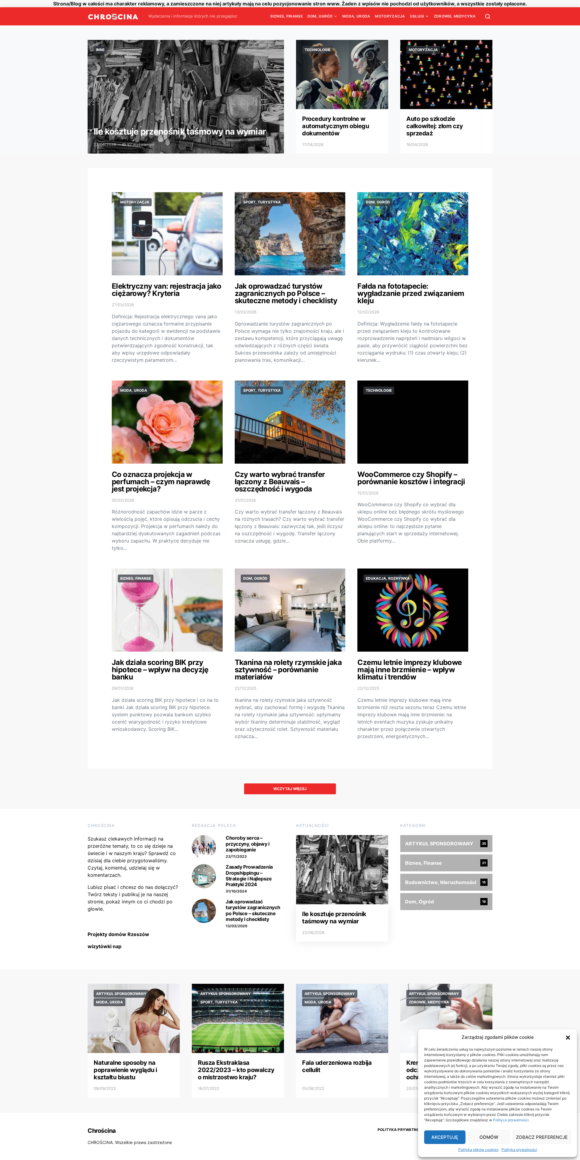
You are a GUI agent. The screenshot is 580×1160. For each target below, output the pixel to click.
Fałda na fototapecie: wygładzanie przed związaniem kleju (410, 293)
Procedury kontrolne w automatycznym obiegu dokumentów (335, 126)
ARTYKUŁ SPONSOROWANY (121, 993)
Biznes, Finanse (286, 16)
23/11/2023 (236, 856)
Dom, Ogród (320, 16)
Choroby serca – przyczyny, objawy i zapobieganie (247, 843)
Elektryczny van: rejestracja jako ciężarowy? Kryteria (166, 290)
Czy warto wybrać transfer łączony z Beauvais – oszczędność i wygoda (280, 481)
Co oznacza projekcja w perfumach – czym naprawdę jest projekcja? (161, 481)
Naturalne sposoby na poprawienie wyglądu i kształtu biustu (125, 1070)
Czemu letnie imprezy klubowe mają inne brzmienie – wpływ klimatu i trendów (409, 669)
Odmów (488, 1137)
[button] (568, 1037)
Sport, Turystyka (262, 202)
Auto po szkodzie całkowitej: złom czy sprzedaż (434, 126)
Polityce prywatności (511, 1120)
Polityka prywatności (519, 1149)
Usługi (417, 16)
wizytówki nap (104, 946)
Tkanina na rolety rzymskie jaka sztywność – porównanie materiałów (288, 669)
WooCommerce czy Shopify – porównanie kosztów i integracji (411, 478)
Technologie (317, 49)
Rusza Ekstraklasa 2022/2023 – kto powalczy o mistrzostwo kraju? (236, 1070)
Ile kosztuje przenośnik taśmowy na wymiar (180, 131)
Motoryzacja (390, 16)
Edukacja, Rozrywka (388, 578)
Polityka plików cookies (478, 1149)
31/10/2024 (236, 891)
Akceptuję (444, 1137)
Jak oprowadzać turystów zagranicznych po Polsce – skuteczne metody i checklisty (286, 293)
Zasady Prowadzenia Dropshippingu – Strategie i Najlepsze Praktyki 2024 (249, 875)
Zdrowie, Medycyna (454, 16)
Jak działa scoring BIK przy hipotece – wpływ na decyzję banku (160, 669)
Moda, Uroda (356, 16)
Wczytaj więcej (290, 788)
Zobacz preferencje (542, 1137)
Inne (100, 49)
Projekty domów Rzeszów (118, 934)
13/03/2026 (236, 926)
